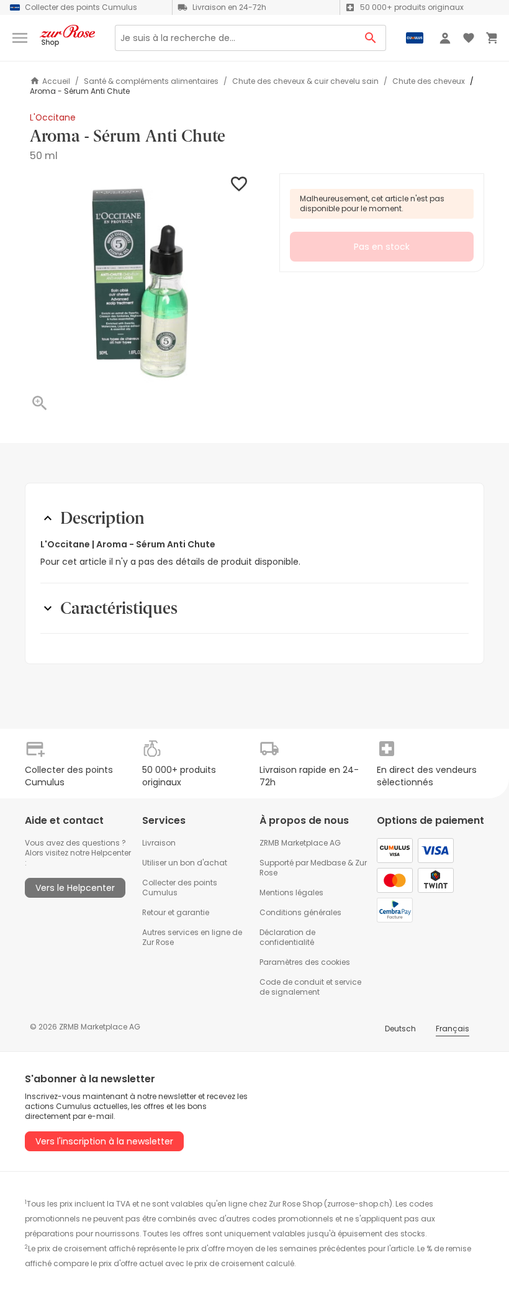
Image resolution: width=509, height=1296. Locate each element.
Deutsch (400, 1028)
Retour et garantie (175, 912)
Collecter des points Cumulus (179, 887)
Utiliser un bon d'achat (184, 862)
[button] (140, 283)
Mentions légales (291, 892)
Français (452, 1028)
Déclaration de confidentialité (287, 937)
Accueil (56, 81)
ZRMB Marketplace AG (300, 842)
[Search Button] (371, 38)
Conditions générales (300, 912)
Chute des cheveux (428, 81)
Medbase (328, 862)
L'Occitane (53, 117)
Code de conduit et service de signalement (310, 987)
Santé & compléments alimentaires (151, 81)
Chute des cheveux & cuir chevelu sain (305, 81)
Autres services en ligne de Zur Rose (192, 937)
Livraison (159, 842)
